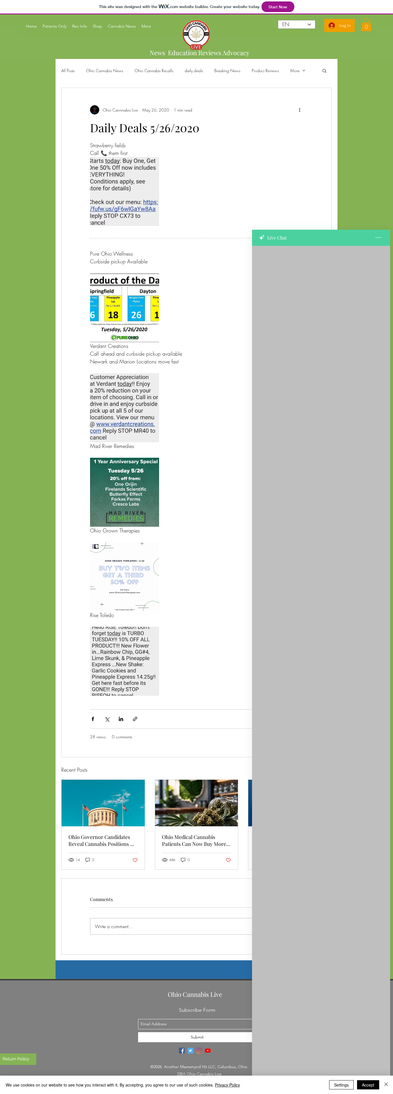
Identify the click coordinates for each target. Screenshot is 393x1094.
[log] (321, 655)
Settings (341, 1085)
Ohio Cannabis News (104, 70)
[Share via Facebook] (93, 719)
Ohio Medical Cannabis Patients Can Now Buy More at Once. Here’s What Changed (194, 840)
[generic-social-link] (182, 1050)
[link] (366, 24)
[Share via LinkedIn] (121, 719)
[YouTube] (208, 1050)
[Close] (386, 1084)
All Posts (68, 70)
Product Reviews (265, 70)
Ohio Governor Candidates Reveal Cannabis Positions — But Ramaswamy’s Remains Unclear (101, 840)
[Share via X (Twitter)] (107, 719)
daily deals (194, 70)
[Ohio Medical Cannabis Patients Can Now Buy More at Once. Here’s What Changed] (196, 803)
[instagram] (199, 1050)
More (294, 70)
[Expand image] (124, 191)
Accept (368, 1085)
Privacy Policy (227, 1085)
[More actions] (299, 109)
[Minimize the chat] (378, 237)
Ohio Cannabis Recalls (154, 70)
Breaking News (227, 70)
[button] (324, 70)
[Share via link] (135, 719)
